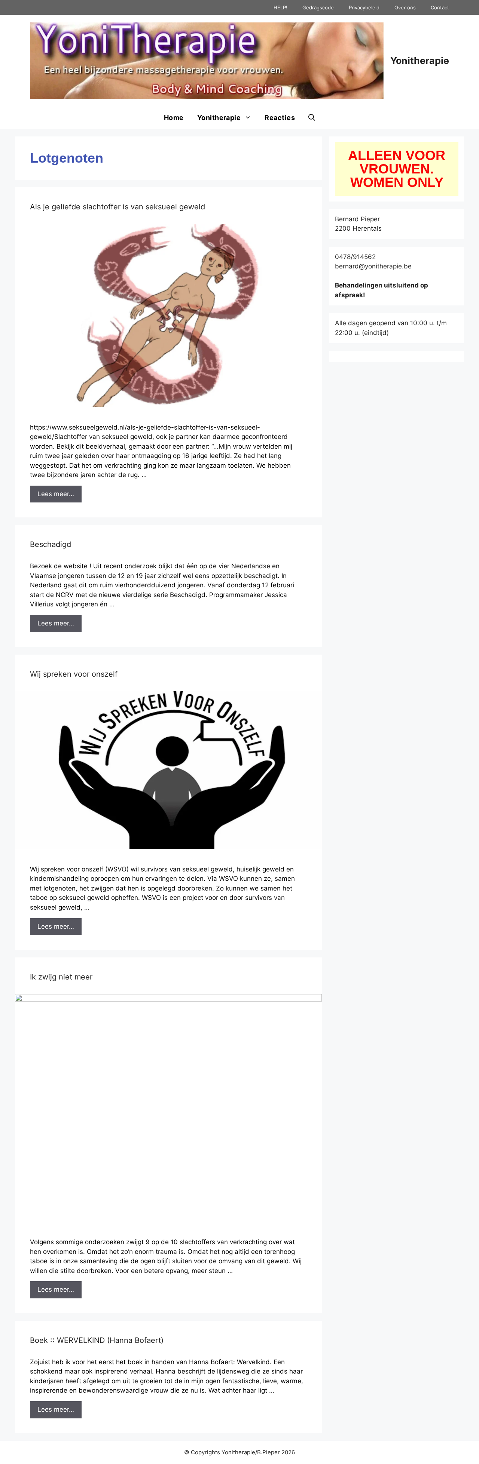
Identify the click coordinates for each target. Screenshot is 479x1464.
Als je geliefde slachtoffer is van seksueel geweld (117, 206)
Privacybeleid (364, 7)
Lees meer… (55, 494)
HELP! (280, 7)
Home (174, 118)
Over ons (405, 7)
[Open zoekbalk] (312, 118)
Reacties (280, 118)
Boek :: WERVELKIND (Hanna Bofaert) (97, 1340)
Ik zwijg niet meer (61, 976)
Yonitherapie (419, 60)
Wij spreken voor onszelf (74, 674)
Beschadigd (50, 544)
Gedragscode (318, 7)
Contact (440, 7)
